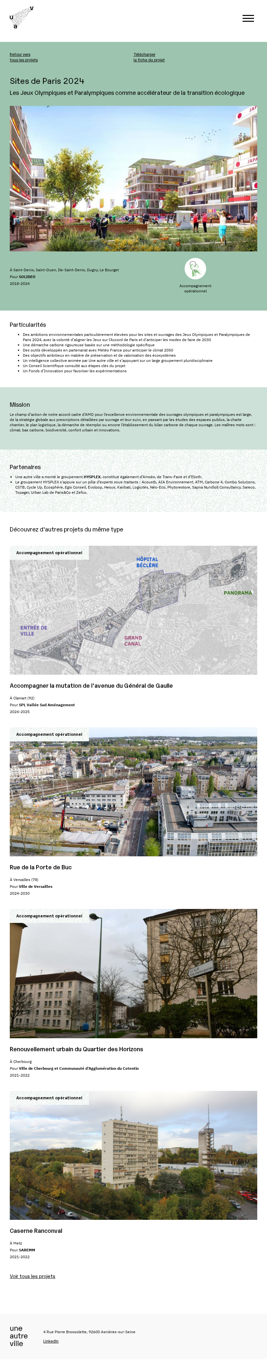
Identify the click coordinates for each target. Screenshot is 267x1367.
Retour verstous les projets (24, 56)
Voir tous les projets (32, 1275)
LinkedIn (51, 1341)
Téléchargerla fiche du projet (149, 56)
